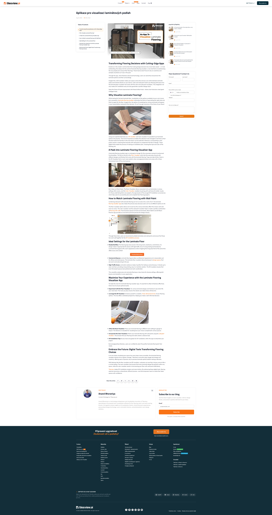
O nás (174, 447)
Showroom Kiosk (80, 457)
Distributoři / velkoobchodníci (131, 449)
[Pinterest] (132, 380)
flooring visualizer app (115, 203)
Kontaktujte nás (176, 455)
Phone (175, 89)
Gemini (185, 494)
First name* (171, 77)
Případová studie (152, 449)
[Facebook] (117, 380)
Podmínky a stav (172, 511)
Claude (168, 494)
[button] (90, 25)
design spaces (157, 260)
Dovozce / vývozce (129, 457)
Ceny (133, 2)
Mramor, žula (104, 449)
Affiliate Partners (180, 453)
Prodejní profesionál (129, 465)
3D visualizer (132, 137)
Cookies (179, 511)
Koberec (102, 461)
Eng (149, 3)
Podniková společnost (129, 455)
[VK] (136, 380)
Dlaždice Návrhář (129, 459)
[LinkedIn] (129, 380)
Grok (194, 494)
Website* (171, 97)
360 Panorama (80, 449)
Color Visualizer (130, 191)
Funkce (120, 2)
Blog (138, 3)
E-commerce (128, 453)
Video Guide (151, 451)
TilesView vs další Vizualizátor (179, 464)
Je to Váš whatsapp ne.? (175, 95)
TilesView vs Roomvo (178, 466)
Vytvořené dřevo (104, 468)
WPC (102, 476)
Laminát (102, 470)
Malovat (102, 459)
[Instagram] (125, 380)
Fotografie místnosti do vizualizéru (83, 455)
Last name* (184, 77)
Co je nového (152, 453)
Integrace (151, 457)
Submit (181, 116)
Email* (170, 83)
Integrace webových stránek (82, 453)
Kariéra (178, 449)
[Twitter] (121, 380)
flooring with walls (115, 210)
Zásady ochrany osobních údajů (189, 511)
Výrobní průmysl (128, 447)
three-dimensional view (149, 294)
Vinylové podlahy (104, 472)
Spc (101, 474)
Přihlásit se (251, 3)
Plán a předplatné (177, 451)
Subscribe (176, 412)
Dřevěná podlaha (104, 453)
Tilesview (111, 369)
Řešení (126, 3)
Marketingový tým (129, 463)
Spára (102, 480)
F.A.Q (150, 459)
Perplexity (177, 494)
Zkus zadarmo (263, 3)
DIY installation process (132, 238)
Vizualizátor (79, 447)
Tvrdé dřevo (103, 465)
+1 (172, 92)
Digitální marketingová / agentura (132, 461)
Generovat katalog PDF (81, 451)
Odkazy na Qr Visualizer (81, 459)
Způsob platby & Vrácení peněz (155, 455)
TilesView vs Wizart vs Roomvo (180, 462)
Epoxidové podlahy (105, 478)
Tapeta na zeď (104, 455)
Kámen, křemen (104, 451)
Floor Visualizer (135, 155)
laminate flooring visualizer (126, 100)
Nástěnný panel (104, 457)
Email (160, 403)
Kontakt (144, 3)
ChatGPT (159, 494)
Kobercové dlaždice (105, 463)
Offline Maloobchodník (130, 451)
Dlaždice (102, 447)
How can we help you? (173, 105)
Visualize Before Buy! (137, 254)
